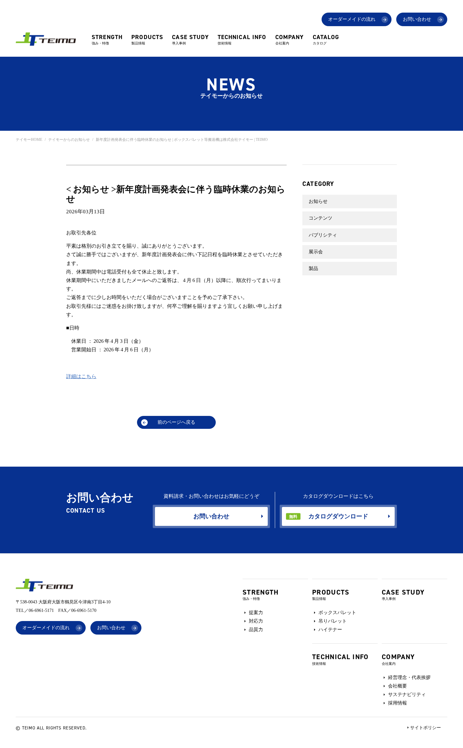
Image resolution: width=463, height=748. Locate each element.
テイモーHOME (29, 139)
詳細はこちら (81, 376)
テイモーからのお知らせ (69, 139)
